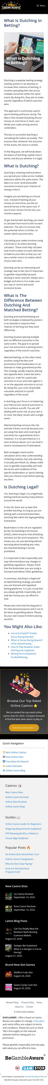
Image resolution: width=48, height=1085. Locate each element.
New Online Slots (14, 756)
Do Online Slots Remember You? (22, 854)
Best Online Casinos (16, 752)
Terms (39, 1002)
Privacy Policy (27, 1002)
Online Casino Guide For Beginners (23, 823)
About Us (19, 1006)
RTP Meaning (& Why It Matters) (21, 833)
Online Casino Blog (15, 770)
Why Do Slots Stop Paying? (18, 863)
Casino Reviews (14, 765)
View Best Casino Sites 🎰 (24, 727)
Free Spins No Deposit (17, 761)
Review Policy (12, 1002)
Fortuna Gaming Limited (34, 1076)
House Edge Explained (16, 838)
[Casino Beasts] (11, 5)
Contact (29, 1006)
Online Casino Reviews (17, 797)
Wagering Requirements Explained (23, 828)
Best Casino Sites (14, 792)
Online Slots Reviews (16, 801)
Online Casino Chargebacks (19, 859)
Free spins (38, 1020)
